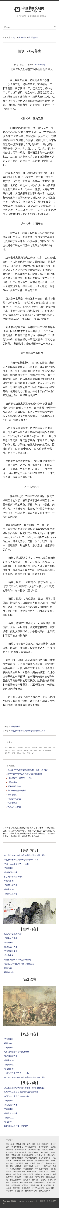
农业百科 (27, 747)
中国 (40, 747)
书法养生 (8, 1122)
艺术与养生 (33, 37)
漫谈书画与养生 (14, 786)
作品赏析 (19, 750)
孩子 (49, 747)
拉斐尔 (19, 753)
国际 (35, 750)
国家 (28, 753)
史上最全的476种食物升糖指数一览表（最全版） (28, 770)
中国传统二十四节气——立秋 (19, 778)
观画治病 (8, 968)
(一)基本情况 (47, 750)
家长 (24, 753)
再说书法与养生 (10, 946)
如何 (33, 753)
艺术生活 (22, 37)
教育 (13, 753)
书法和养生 (9, 955)
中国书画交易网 (44, 1201)
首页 (14, 37)
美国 (45, 747)
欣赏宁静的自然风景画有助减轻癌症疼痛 (28, 730)
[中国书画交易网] (29, 9)
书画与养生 (16, 726)
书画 (10, 747)
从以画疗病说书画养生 (17, 790)
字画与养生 (12, 794)
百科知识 (20, 747)
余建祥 (26, 750)
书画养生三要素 (14, 807)
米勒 (13, 750)
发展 (31, 750)
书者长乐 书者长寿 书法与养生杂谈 (19, 963)
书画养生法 (12, 802)
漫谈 (6, 747)
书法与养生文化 (10, 951)
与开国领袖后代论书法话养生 (16, 1051)
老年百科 (35, 747)
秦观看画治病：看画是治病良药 (17, 959)
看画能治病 (9, 972)
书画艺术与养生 (14, 798)
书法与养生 (9, 942)
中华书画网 (40, 64)
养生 (14, 747)
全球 (40, 750)
